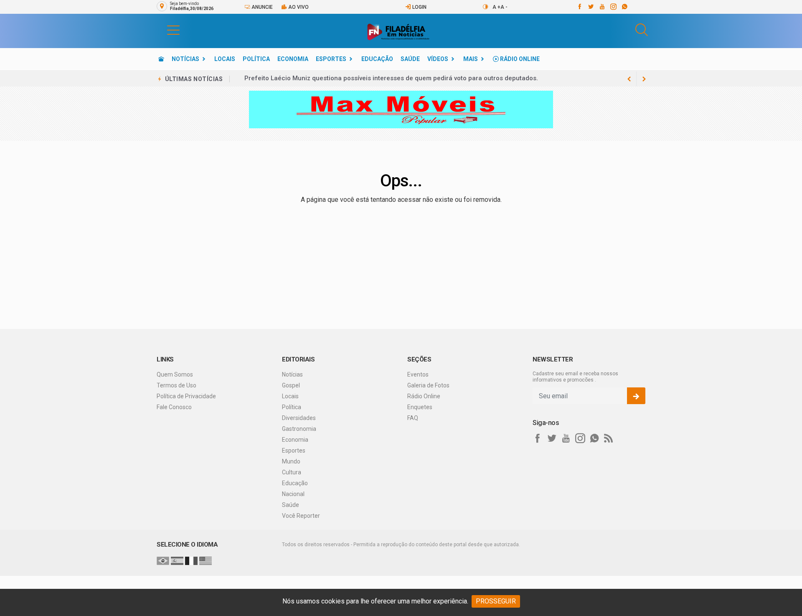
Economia (292, 59)
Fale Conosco (174, 407)
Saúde (410, 59)
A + (496, 7)
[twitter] (590, 6)
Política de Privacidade (186, 396)
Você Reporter (301, 515)
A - (504, 7)
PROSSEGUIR (496, 601)
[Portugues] (163, 560)
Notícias (185, 59)
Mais (470, 59)
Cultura (291, 472)
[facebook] (579, 6)
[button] (165, 29)
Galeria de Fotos (428, 385)
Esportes (331, 59)
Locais (224, 59)
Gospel (291, 385)
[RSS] (609, 438)
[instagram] (613, 6)
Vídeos (437, 59)
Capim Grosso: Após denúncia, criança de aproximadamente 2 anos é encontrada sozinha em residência (401, 79)
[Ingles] (205, 560)
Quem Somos (175, 374)
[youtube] (601, 6)
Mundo (291, 461)
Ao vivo (298, 7)
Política (256, 59)
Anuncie (261, 7)
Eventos (418, 374)
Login (418, 7)
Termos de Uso (176, 385)
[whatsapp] (624, 6)
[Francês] (191, 560)
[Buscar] (641, 30)
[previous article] (644, 79)
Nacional (293, 494)
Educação (377, 59)
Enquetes (419, 407)
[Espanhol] (177, 560)
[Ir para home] (161, 59)
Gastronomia (299, 428)
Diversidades (299, 418)
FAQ (412, 418)
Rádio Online (519, 59)
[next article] (629, 79)
